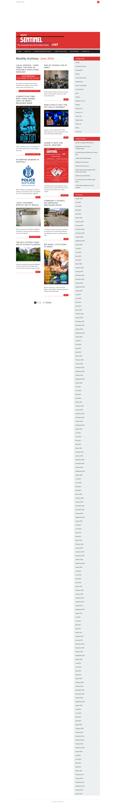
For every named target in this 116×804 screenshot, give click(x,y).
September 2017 (80, 609)
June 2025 (78, 252)
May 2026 (78, 210)
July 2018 (78, 571)
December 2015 (80, 690)
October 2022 (79, 375)
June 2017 (78, 621)
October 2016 (79, 651)
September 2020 (80, 471)
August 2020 (79, 475)
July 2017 (78, 617)
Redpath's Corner (80, 101)
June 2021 (78, 436)
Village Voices (79, 120)
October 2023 (79, 329)
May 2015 (78, 717)
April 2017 (78, 628)
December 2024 (80, 275)
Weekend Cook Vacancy (82, 162)
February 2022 (80, 406)
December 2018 (80, 552)
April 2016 (78, 674)
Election (78, 74)
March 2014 (79, 770)
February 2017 (80, 636)
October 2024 (79, 283)
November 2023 (80, 325)
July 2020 (78, 479)
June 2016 (78, 667)
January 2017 (79, 640)
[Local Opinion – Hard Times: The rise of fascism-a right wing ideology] (28, 79)
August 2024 (79, 290)
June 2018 (78, 575)
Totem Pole (79, 116)
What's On (64, 195)
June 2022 (78, 390)
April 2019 (78, 536)
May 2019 (78, 532)
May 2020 (78, 486)
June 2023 (78, 344)
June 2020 (78, 482)
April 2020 (78, 490)
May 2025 (78, 256)
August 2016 (79, 659)
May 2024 (78, 302)
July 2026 (78, 202)
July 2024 (78, 294)
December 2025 (80, 229)
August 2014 (79, 751)
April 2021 (78, 444)
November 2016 (80, 648)
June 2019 (78, 528)
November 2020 (80, 463)
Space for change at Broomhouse (85, 142)
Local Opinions (24, 91)
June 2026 (78, 206)
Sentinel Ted (79, 108)
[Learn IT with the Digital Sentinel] (56, 182)
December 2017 (80, 598)
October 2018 (79, 559)
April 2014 (78, 767)
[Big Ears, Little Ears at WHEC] (56, 284)
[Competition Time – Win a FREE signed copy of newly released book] (28, 143)
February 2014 (80, 774)
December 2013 (80, 782)
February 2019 (80, 544)
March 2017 (79, 632)
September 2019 (80, 517)
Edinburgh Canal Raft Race (83, 175)
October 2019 (79, 513)
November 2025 (80, 233)
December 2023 (80, 321)
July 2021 (78, 432)
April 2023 (78, 352)
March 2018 (79, 586)
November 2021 (80, 417)
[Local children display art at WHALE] (28, 225)
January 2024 (79, 317)
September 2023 (80, 333)
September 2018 (80, 563)
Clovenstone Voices (81, 66)
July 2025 (78, 248)
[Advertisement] (58, 19)
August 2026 (79, 198)
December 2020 (80, 459)
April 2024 (78, 306)
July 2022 (78, 386)
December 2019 (80, 505)
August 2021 (79, 429)
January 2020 (79, 502)
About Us (27, 51)
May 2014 (78, 763)
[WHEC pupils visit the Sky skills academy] (56, 126)
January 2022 (79, 409)
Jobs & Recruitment (81, 78)
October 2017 (79, 605)
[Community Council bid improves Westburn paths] (56, 226)
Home (19, 51)
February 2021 (80, 452)
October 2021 (79, 421)
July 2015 (78, 709)
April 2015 (78, 720)
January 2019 (79, 548)
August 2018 (79, 567)
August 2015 (79, 705)
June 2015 (78, 713)
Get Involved (74, 51)
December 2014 (80, 736)
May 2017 (78, 624)
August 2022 (79, 383)
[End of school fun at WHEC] (56, 88)
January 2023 (79, 363)
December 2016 (80, 644)
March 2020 (79, 494)
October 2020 (79, 467)
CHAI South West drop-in (82, 166)
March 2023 (79, 356)
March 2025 (79, 264)
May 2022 (78, 394)
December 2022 (80, 367)
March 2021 (79, 448)
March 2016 (79, 678)
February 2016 (80, 682)
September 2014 (80, 747)
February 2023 (80, 360)
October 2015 (79, 697)
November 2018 (80, 555)
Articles (28, 154)
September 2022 (80, 379)
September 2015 (80, 701)
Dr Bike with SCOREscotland (83, 158)
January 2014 (79, 778)
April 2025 (78, 260)
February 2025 (80, 267)
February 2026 (80, 221)
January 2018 (79, 594)
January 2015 (79, 732)
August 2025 (79, 244)
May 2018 (78, 578)
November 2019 (80, 509)
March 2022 (79, 402)
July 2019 (78, 525)
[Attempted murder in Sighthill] (28, 186)
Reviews (78, 104)
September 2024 (80, 287)
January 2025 (79, 271)
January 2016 (79, 686)
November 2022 (80, 371)
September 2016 (80, 655)
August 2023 (79, 336)
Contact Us (85, 51)
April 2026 (78, 214)
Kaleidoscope (79, 81)
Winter (77, 127)
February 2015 (80, 728)
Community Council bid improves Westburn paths (54, 203)
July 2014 (78, 755)
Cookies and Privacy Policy (42, 51)
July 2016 (78, 663)
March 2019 (79, 540)
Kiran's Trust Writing (81, 85)
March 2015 (79, 724)
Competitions (35, 154)
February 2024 (80, 313)
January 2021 (79, 456)
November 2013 (80, 786)
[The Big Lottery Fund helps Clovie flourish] (28, 260)
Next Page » (48, 302)
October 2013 (79, 790)
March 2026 (79, 217)
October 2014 (79, 744)
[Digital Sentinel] (40, 47)
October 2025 (79, 237)
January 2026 (79, 225)
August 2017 (79, 613)
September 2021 (80, 425)
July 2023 (78, 340)
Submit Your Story (61, 51)
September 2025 (80, 240)
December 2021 (80, 413)
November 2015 (80, 694)
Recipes (78, 97)
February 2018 (80, 590)
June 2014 (78, 759)
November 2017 (80, 601)
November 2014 (80, 740)
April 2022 (78, 398)
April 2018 (78, 582)
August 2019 (79, 521)
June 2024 (78, 298)
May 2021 (78, 440)
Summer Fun (79, 112)
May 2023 (78, 348)
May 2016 (78, 671)
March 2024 (79, 310)
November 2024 (80, 279)
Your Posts (36, 91)
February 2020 (80, 498)
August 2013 (79, 793)
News (30, 91)
